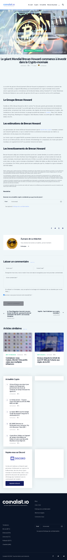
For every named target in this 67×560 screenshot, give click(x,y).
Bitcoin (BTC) (29, 51)
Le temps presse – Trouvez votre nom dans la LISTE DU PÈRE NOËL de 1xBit (20, 401)
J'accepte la (17, 206)
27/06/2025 (13, 394)
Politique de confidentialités (21, 206)
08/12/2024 (13, 406)
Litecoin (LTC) (6, 537)
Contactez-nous (39, 517)
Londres (48, 112)
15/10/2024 (12, 418)
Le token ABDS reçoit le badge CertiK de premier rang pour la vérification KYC (19, 413)
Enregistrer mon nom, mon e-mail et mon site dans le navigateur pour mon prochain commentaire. (34, 273)
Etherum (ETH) (7, 533)
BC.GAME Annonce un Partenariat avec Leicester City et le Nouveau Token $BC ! (19, 425)
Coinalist (5, 556)
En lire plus (23, 246)
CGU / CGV (38, 505)
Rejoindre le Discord (15, 483)
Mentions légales (39, 513)
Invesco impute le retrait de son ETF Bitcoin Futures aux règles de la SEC (48, 360)
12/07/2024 (13, 430)
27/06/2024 (13, 443)
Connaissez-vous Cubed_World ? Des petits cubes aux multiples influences (16, 361)
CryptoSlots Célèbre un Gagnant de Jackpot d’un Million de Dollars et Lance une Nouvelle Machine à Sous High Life (20, 438)
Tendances (39, 51)
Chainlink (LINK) (7, 544)
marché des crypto (45, 130)
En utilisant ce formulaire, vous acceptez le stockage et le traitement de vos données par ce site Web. (33, 290)
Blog (36, 501)
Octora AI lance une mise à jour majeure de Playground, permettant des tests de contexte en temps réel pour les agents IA (20, 388)
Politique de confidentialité (42, 509)
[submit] (61, 201)
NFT (8, 355)
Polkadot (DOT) (7, 541)
